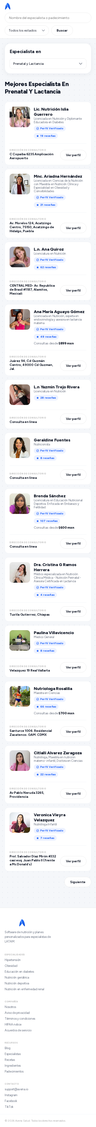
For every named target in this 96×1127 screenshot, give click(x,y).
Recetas (10, 1060)
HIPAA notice (13, 1024)
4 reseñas (47, 594)
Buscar (62, 31)
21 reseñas (47, 204)
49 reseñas (48, 336)
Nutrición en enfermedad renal (24, 989)
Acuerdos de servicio (18, 1030)
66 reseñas (48, 706)
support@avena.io (16, 1089)
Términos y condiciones (20, 1018)
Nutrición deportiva (17, 983)
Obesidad (11, 966)
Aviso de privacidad (17, 1013)
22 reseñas (48, 774)
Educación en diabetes (19, 971)
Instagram (11, 1095)
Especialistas (13, 1054)
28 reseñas (48, 397)
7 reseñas (47, 838)
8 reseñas (47, 458)
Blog (7, 1048)
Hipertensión (13, 960)
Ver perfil (73, 155)
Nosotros (10, 1007)
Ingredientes (13, 1065)
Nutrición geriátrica (17, 977)
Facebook (11, 1101)
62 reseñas (48, 267)
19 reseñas (47, 135)
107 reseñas (49, 521)
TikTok (9, 1107)
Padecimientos (14, 1071)
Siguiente (78, 882)
